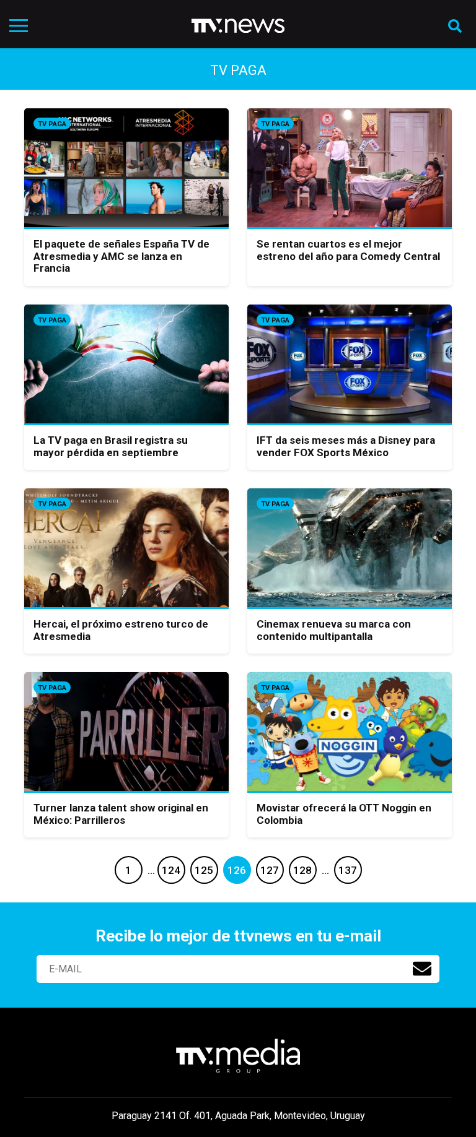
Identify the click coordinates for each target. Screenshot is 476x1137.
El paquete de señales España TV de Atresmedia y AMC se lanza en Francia (121, 256)
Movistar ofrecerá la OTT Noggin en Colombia (344, 814)
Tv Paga (52, 124)
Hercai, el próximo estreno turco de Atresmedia (120, 630)
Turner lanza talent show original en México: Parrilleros (120, 814)
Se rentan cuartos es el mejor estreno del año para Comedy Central (348, 250)
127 (269, 870)
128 (302, 870)
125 (204, 870)
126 (236, 870)
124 (171, 870)
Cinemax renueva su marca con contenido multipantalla (334, 630)
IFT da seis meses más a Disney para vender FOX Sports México (346, 446)
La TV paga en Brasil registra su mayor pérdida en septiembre (110, 446)
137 (347, 870)
